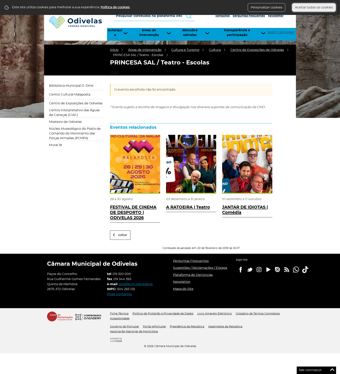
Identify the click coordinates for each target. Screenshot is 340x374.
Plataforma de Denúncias (193, 275)
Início (114, 49)
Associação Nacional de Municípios (134, 331)
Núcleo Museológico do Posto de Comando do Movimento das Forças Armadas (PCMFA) (75, 133)
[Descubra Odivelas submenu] (209, 33)
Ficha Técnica (119, 313)
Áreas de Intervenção (149, 33)
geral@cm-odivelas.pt (135, 284)
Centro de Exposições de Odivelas (257, 49)
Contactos (222, 16)
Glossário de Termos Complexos (258, 313)
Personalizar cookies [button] (266, 7)
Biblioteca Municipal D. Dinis (71, 85)
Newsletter (276, 16)
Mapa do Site (183, 288)
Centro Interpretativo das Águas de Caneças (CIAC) (74, 113)
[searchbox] (154, 16)
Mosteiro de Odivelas (65, 121)
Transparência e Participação (237, 33)
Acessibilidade (119, 318)
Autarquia (115, 33)
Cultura (215, 49)
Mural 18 (55, 145)
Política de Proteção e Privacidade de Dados (162, 313)
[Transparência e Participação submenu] (265, 33)
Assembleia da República (225, 326)
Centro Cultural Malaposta (69, 94)
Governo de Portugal (124, 326)
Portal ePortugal (154, 326)
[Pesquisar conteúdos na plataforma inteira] (190, 16)
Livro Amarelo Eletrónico (214, 313)
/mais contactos (119, 294)
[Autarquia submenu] (127, 33)
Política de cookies (115, 7)
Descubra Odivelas (190, 33)
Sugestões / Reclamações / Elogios (200, 267)
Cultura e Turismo (185, 49)
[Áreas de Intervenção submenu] (170, 33)
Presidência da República (187, 326)
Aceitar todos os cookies (314, 7)
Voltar (122, 235)
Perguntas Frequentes (249, 16)
